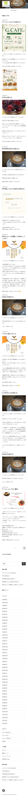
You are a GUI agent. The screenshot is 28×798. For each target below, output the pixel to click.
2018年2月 (4, 705)
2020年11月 (5, 658)
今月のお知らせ (7, 97)
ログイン (4, 750)
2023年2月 (4, 632)
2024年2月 (4, 611)
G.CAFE (14, 3)
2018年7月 (4, 691)
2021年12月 (5, 646)
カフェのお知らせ (6, 732)
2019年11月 (5, 667)
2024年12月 (5, 602)
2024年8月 (4, 605)
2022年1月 (4, 643)
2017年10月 (5, 717)
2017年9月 (4, 720)
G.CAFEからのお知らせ (9, 393)
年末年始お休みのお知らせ (10, 148)
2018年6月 (4, 694)
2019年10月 (5, 670)
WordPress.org (5, 759)
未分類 (3, 741)
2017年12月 (5, 711)
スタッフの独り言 (6, 738)
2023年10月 (5, 620)
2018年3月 (4, 702)
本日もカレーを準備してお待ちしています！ (13, 584)
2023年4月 (4, 626)
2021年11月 (5, 649)
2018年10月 (5, 682)
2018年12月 (5, 676)
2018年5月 (4, 696)
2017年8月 (4, 723)
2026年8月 (4, 599)
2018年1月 (4, 708)
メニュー (15, 10)
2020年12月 (5, 655)
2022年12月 (5, 635)
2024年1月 (4, 614)
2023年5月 (4, 623)
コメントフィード (6, 756)
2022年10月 (5, 638)
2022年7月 (4, 640)
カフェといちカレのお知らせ (11, 22)
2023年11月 (5, 617)
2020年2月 (4, 661)
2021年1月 (4, 652)
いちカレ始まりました (9, 333)
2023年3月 (4, 629)
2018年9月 (4, 685)
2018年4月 (4, 699)
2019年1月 (4, 673)
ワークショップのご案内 (10, 489)
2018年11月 (5, 679)
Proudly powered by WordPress (9, 794)
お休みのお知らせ (7, 297)
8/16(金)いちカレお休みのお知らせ (13, 189)
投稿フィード (5, 753)
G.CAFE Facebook (6, 554)
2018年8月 (4, 688)
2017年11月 (5, 714)
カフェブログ (5, 735)
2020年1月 (4, 664)
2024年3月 (4, 608)
